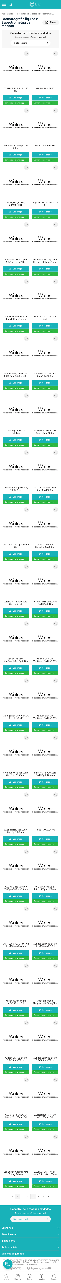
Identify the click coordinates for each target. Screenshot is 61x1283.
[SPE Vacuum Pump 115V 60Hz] (16, 135)
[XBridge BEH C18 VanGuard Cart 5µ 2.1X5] (45, 705)
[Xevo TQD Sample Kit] (45, 135)
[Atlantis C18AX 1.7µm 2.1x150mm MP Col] (16, 249)
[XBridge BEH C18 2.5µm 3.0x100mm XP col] (45, 1047)
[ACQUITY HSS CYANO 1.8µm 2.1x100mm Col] (16, 1104)
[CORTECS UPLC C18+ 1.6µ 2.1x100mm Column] (16, 933)
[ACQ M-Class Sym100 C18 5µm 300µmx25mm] (16, 876)
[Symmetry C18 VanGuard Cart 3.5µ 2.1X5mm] (16, 762)
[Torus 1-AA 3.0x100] (45, 819)
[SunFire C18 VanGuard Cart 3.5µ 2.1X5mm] (45, 762)
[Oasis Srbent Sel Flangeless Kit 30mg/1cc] (45, 990)
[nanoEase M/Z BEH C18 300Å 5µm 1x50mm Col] (16, 363)
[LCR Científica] (35, 4)
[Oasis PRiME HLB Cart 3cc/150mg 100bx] (45, 420)
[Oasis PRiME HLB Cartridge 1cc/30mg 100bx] (45, 534)
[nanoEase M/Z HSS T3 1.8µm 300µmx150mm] (16, 306)
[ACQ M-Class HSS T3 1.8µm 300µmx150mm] (45, 876)
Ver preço (17, 98)
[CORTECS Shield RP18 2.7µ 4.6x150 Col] (45, 477)
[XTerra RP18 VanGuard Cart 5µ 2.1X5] (16, 591)
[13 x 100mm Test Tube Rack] (45, 306)
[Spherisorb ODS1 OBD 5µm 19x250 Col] (45, 363)
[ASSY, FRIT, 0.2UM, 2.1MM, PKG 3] (16, 192)
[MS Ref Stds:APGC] (45, 78)
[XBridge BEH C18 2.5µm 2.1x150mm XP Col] (45, 933)
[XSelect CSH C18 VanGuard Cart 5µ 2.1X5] (45, 648)
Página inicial (7, 14)
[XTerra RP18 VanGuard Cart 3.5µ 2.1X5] (45, 591)
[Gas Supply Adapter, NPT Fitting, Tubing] (16, 1161)
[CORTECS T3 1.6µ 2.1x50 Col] (16, 78)
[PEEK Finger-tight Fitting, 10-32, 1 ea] (16, 477)
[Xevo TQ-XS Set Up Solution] (16, 420)
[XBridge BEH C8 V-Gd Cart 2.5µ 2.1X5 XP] (16, 705)
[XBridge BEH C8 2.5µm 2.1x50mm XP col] (16, 1047)
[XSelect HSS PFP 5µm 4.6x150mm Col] (45, 1104)
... (33, 1196)
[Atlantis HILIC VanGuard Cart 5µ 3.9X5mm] (16, 819)
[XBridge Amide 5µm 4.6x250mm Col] (16, 990)
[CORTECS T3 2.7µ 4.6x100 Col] (16, 534)
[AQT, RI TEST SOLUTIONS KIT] (45, 192)
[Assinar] (47, 43)
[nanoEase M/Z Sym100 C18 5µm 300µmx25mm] (45, 249)
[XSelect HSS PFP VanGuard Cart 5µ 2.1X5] (16, 648)
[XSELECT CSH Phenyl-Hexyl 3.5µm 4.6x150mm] (45, 1161)
